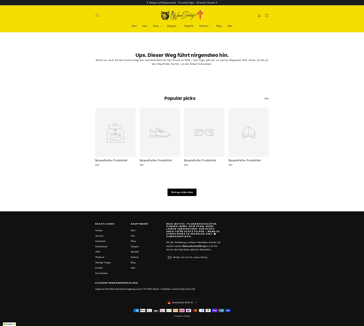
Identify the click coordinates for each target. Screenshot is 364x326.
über (229, 26)
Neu (144, 26)
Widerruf (99, 257)
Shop (156, 26)
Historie (204, 26)
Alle (266, 98)
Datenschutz (101, 246)
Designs (172, 26)
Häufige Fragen (103, 262)
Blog (219, 26)
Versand (99, 235)
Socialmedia (101, 273)
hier (177, 64)
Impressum (100, 241)
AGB (97, 251)
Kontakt (99, 267)
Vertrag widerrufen (182, 192)
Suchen (99, 230)
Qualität (189, 26)
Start (134, 26)
